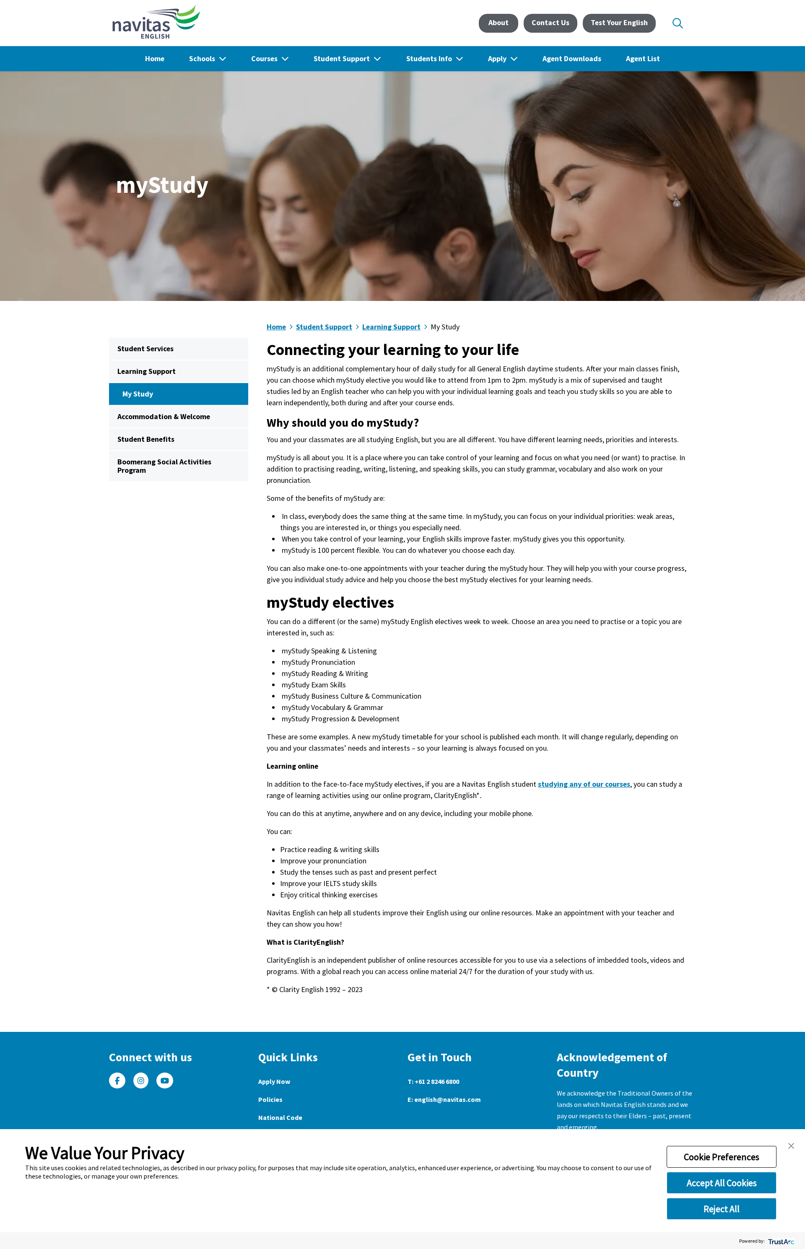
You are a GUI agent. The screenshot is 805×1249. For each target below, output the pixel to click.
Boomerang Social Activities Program (164, 466)
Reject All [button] (722, 1209)
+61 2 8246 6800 (437, 1081)
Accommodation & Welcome (163, 416)
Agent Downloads (572, 58)
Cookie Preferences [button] (721, 1157)
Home (154, 58)
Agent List (643, 58)
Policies (270, 1099)
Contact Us (550, 22)
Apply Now (274, 1081)
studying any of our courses (584, 784)
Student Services (145, 348)
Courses (265, 58)
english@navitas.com (447, 1099)
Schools (203, 58)
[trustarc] (780, 1241)
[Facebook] (117, 1081)
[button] (791, 1145)
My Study (137, 394)
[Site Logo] (154, 23)
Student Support (342, 58)
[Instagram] (140, 1081)
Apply (498, 58)
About (498, 22)
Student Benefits (145, 439)
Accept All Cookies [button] (722, 1183)
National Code (280, 1117)
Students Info (430, 58)
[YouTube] (164, 1081)
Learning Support (146, 371)
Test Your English (619, 22)
